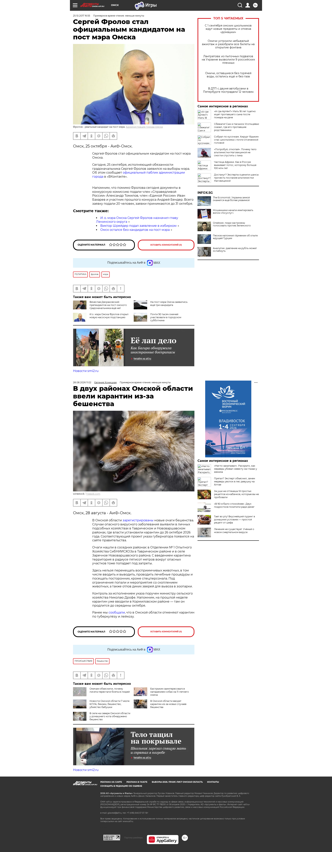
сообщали (117, 612)
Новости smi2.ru (86, 371)
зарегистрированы (138, 520)
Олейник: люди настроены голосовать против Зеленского (232, 224)
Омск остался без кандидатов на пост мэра (135, 230)
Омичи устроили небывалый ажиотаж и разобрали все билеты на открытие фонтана (228, 44)
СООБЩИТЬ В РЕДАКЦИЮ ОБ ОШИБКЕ (121, 786)
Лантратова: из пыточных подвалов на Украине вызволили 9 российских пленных (228, 60)
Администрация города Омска (144, 126)
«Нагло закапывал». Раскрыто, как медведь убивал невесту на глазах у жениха (235, 468)
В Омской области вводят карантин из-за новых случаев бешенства (168, 704)
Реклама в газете (136, 782)
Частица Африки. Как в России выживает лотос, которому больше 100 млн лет (235, 165)
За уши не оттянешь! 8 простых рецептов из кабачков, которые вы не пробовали (236, 494)
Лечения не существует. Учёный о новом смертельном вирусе (234, 531)
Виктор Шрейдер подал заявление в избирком (138, 226)
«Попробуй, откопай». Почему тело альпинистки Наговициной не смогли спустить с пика (235, 152)
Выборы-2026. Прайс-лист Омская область (177, 782)
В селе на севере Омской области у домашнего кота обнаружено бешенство (110, 716)
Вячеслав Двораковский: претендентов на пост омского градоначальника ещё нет (108, 305)
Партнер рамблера (133, 837)
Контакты (213, 782)
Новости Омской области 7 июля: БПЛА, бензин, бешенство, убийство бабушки (110, 704)
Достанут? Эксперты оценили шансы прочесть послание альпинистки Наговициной (236, 177)
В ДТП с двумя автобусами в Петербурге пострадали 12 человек (228, 90)
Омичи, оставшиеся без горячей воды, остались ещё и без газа (228, 75)
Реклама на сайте (111, 782)
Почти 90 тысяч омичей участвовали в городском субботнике (165, 317)
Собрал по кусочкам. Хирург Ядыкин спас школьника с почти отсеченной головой (236, 139)
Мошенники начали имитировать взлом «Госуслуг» (233, 211)
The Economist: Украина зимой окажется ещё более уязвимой (231, 199)
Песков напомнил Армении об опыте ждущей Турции (235, 237)
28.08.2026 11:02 (82, 382)
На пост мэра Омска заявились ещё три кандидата (169, 303)
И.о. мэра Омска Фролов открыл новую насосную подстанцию (109, 316)
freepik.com (93, 493)
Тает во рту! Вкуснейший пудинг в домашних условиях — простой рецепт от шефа (234, 519)
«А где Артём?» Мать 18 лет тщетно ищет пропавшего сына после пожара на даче (235, 114)
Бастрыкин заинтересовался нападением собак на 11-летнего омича (169, 691)
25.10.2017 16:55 (81, 15)
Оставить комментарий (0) (166, 245)
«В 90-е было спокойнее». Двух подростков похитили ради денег (234, 505)
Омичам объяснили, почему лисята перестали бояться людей (110, 690)
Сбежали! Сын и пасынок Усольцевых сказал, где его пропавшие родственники (236, 127)
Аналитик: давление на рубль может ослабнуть (235, 249)
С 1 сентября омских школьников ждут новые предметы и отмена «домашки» (228, 29)
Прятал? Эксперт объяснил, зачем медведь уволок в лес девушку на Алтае (234, 481)
